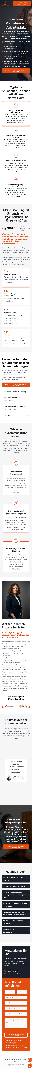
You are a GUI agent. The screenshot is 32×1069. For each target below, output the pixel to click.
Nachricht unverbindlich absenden (16, 1035)
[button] (3, 228)
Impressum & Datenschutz (16, 1065)
